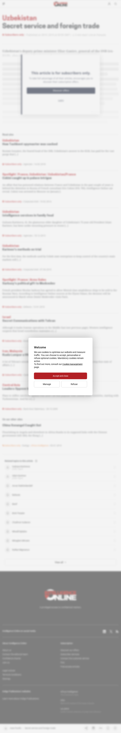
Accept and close (60, 376)
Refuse (74, 384)
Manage (47, 384)
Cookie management (72, 364)
